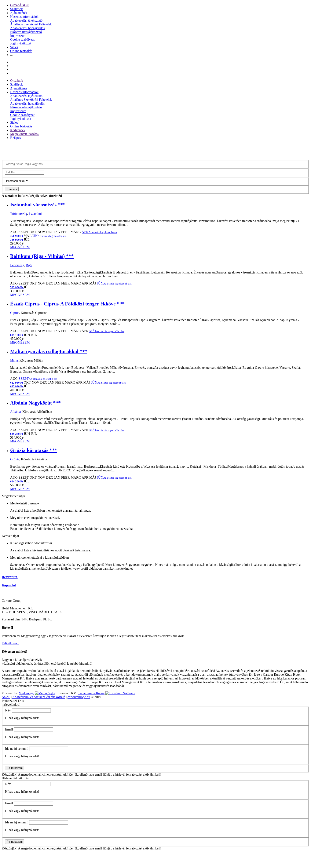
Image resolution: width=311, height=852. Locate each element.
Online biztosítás (21, 51)
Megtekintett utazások (24, 134)
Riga (29, 265)
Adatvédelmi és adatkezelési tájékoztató (38, 697)
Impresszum (18, 35)
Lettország (17, 265)
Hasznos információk (24, 16)
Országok (16, 80)
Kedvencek (17, 130)
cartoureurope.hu (78, 697)
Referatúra (10, 577)
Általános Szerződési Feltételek (31, 24)
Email (9, 729)
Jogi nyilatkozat (20, 43)
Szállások (16, 9)
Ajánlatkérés (18, 13)
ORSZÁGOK (19, 5)
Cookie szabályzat (22, 39)
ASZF (6, 697)
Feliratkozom (10, 643)
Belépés (15, 137)
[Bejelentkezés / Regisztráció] (10, 73)
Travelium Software (91, 693)
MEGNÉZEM (20, 247)
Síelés (14, 47)
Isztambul (35, 213)
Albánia (15, 411)
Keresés (12, 189)
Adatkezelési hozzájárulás (27, 28)
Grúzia (14, 459)
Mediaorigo (26, 693)
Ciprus (14, 313)
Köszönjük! (9, 774)
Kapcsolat (9, 585)
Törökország (18, 213)
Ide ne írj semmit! (16, 748)
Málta (14, 360)
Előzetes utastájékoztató (26, 32)
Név (8, 710)
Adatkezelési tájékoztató (26, 20)
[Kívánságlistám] (10, 66)
